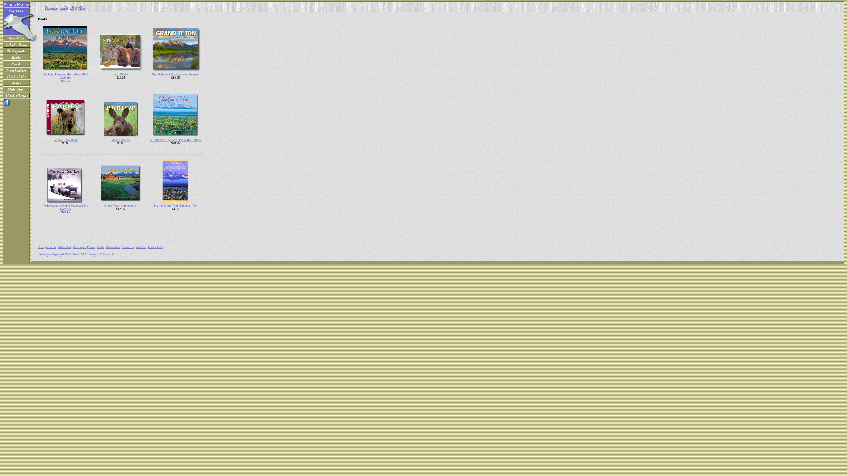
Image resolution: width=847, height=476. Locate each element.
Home (41, 247)
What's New (64, 247)
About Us (51, 247)
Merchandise (113, 247)
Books (91, 247)
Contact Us (128, 247)
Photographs (79, 247)
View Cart (141, 247)
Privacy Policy (155, 247)
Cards (100, 247)
